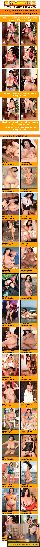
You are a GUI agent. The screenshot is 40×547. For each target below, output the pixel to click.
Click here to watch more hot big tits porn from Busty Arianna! (19, 123)
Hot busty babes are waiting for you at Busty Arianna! (20, 94)
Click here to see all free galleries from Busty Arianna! (20, 128)
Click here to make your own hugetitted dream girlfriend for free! (19, 19)
